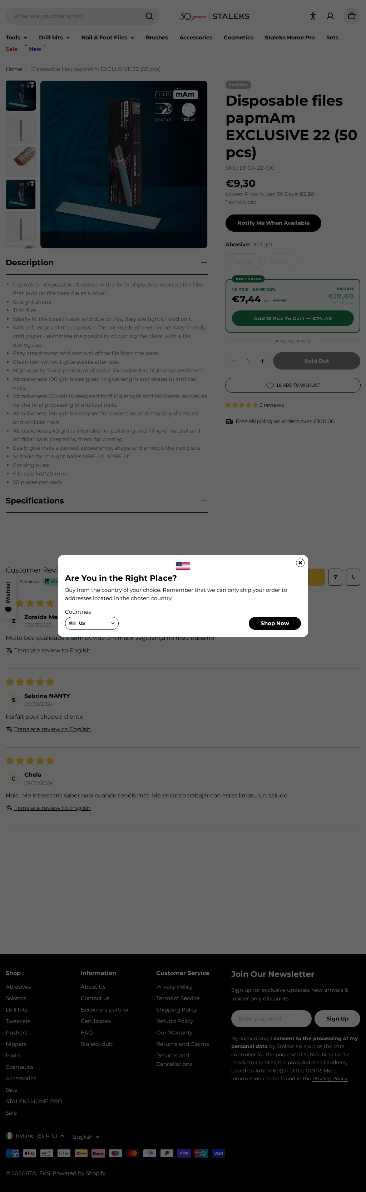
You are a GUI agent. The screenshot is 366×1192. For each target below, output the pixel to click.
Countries (78, 611)
